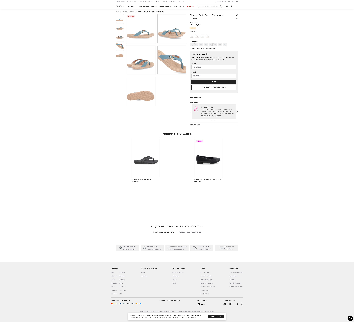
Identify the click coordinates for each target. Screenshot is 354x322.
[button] (127, 248)
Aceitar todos (216, 316)
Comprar (145, 174)
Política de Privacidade (180, 317)
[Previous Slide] (191, 111)
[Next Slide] (237, 111)
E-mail (193, 72)
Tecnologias (165, 6)
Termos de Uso (194, 317)
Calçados (131, 6)
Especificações (195, 124)
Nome (193, 63)
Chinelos (132, 11)
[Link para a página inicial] (118, 11)
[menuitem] (131, 6)
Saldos (189, 6)
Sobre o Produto (195, 97)
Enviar (213, 82)
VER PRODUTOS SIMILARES (214, 87)
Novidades (178, 6)
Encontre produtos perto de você (227, 1)
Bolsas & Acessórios (147, 6)
